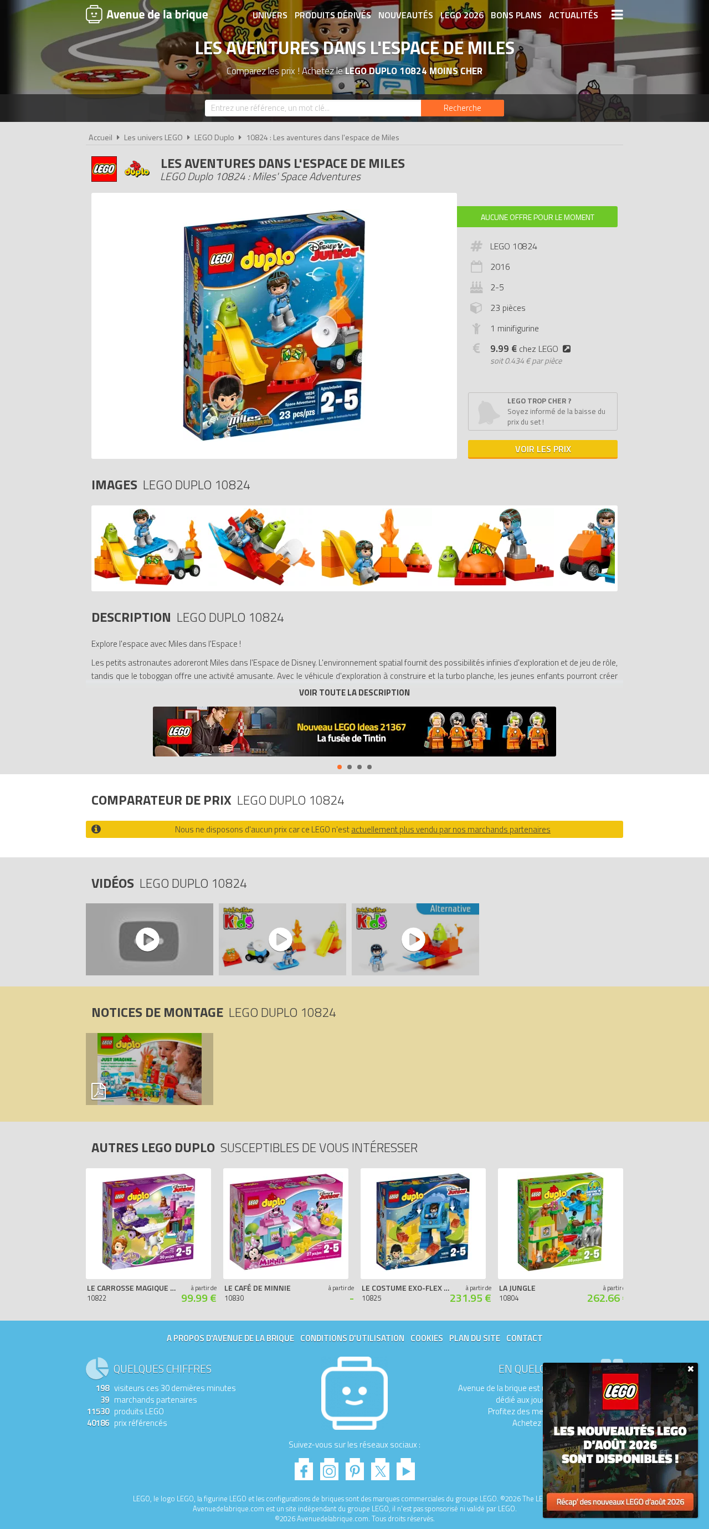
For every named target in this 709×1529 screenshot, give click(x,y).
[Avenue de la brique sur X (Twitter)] (380, 1466)
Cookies (426, 1338)
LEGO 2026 (462, 15)
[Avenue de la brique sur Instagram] (329, 1466)
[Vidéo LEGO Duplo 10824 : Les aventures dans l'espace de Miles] (149, 939)
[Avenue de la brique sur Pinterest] (355, 1466)
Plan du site (474, 1338)
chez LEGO (524, 348)
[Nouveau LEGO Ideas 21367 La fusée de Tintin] (354, 733)
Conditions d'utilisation (352, 1338)
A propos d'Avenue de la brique (230, 1338)
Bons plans (516, 15)
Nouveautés (405, 15)
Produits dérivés (333, 15)
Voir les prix (543, 449)
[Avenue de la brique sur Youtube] (406, 1466)
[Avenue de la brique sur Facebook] (304, 1466)
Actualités (573, 15)
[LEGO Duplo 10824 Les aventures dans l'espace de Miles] (148, 582)
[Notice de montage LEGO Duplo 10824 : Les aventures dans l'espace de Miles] (149, 1069)
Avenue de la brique (147, 14)
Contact (524, 1338)
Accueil (100, 137)
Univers (270, 15)
